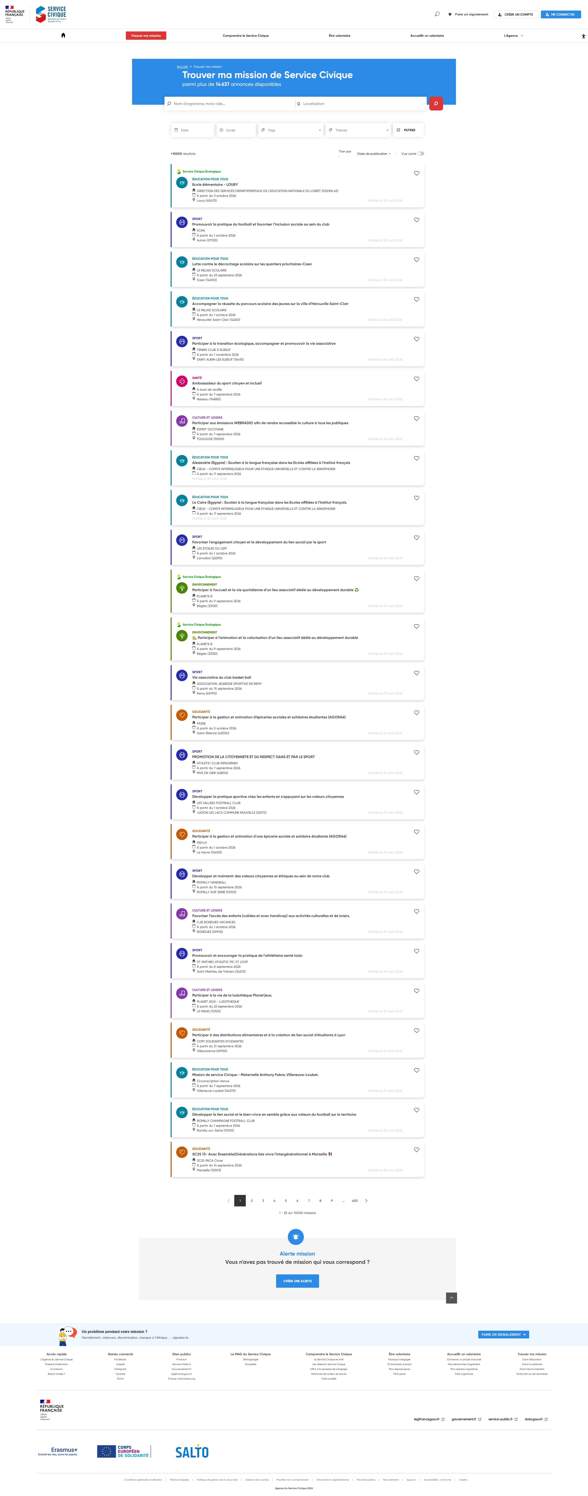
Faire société (329, 1378)
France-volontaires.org (181, 1378)
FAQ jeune (399, 1373)
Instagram (120, 1369)
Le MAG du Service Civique (251, 1354)
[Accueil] (63, 36)
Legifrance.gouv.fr (181, 1373)
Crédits (462, 1479)
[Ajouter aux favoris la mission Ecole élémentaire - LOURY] (416, 174)
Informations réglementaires (332, 1479)
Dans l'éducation (532, 1359)
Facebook (120, 1359)
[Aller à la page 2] (366, 1200)
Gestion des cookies (257, 1479)
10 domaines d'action (399, 1364)
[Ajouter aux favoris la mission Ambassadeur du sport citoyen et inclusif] (416, 379)
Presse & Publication (56, 1364)
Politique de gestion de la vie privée (216, 1479)
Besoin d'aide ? (56, 1373)
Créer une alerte (297, 1281)
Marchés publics (365, 1479)
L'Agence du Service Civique (56, 1359)
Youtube (120, 1373)
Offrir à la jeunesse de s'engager (329, 1369)
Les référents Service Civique (328, 1364)
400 (355, 1200)
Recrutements (390, 1479)
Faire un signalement (501, 1334)
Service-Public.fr (181, 1364)
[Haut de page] (451, 1298)
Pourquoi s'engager (399, 1359)
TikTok (120, 1378)
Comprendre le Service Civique (246, 36)
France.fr (181, 1359)
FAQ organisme (464, 1373)
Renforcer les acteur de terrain (329, 1373)
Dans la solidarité (532, 1364)
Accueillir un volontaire (427, 36)
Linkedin (120, 1364)
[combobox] (364, 103)
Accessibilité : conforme (437, 1479)
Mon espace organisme (464, 1369)
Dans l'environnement (532, 1369)
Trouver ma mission (146, 36)
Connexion (56, 1369)
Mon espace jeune (399, 1369)
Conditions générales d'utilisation (143, 1479)
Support (411, 1479)
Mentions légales (179, 1479)
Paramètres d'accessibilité (583, 35)
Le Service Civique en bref (329, 1359)
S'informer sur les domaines (532, 1373)
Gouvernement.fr (182, 1369)
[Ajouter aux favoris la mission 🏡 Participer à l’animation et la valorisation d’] (416, 627)
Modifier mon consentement (292, 1479)
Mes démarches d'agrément (464, 1364)
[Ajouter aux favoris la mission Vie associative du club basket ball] (416, 673)
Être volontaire (339, 36)
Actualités (250, 1364)
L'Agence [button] (511, 36)
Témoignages (250, 1359)
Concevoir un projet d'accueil (464, 1359)
